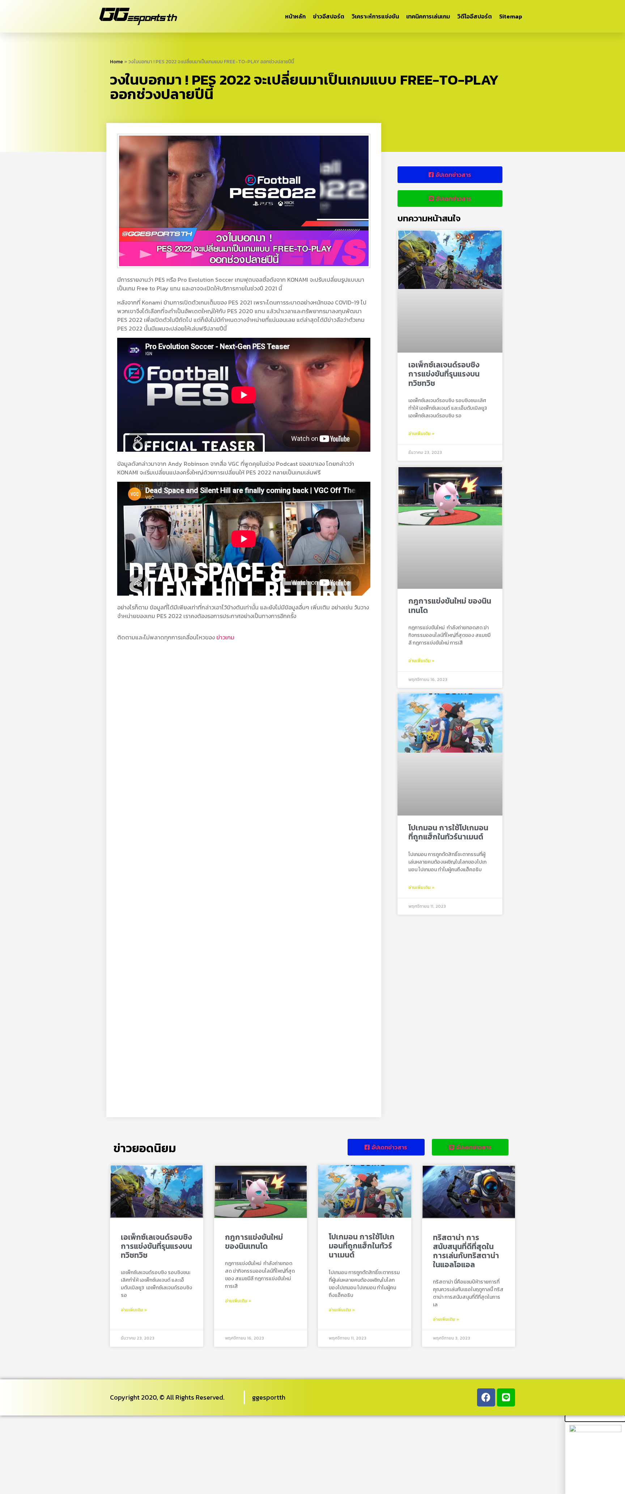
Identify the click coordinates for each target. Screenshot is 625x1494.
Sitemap (510, 16)
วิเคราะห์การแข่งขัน (375, 16)
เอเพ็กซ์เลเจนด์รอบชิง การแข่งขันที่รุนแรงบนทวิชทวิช (444, 373)
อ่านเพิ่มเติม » (421, 433)
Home (116, 61)
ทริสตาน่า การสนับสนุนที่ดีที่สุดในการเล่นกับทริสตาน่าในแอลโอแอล (466, 1251)
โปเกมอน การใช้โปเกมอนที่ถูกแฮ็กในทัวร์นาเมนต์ (448, 832)
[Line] (506, 1397)
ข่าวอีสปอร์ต (328, 16)
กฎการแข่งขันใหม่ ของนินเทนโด (449, 605)
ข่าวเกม (225, 637)
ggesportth (268, 1397)
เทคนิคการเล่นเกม (428, 16)
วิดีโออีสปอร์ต (474, 16)
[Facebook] (486, 1397)
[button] (595, 1418)
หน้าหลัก (295, 16)
